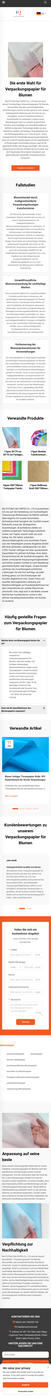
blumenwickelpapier (15, 1054)
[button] (15, 808)
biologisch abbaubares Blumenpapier (23, 1077)
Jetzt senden (25, 1363)
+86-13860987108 (30, 1322)
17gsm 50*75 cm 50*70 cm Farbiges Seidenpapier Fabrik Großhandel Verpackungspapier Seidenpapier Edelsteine (12, 453)
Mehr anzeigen (11, 796)
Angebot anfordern (25, 168)
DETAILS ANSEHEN (12, 437)
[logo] (19, 13)
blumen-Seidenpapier (16, 1060)
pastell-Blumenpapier (16, 1083)
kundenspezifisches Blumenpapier (22, 1065)
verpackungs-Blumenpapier (19, 1089)
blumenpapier (36, 1054)
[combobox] (15, 967)
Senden (25, 1022)
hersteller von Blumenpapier (19, 1071)
